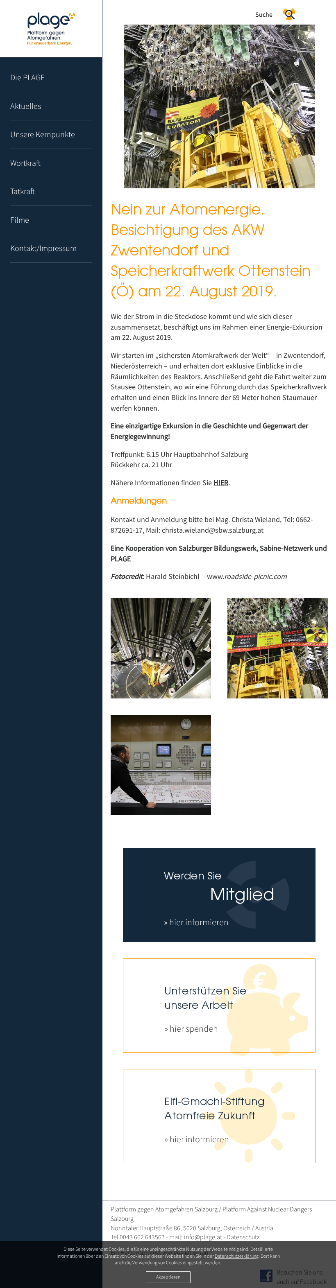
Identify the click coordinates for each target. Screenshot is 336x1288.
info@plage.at (203, 1237)
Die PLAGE (27, 77)
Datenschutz (243, 1237)
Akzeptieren (168, 1277)
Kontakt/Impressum (43, 248)
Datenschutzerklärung (237, 1256)
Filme (19, 220)
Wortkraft (25, 163)
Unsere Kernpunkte (42, 134)
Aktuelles (25, 106)
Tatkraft (22, 191)
